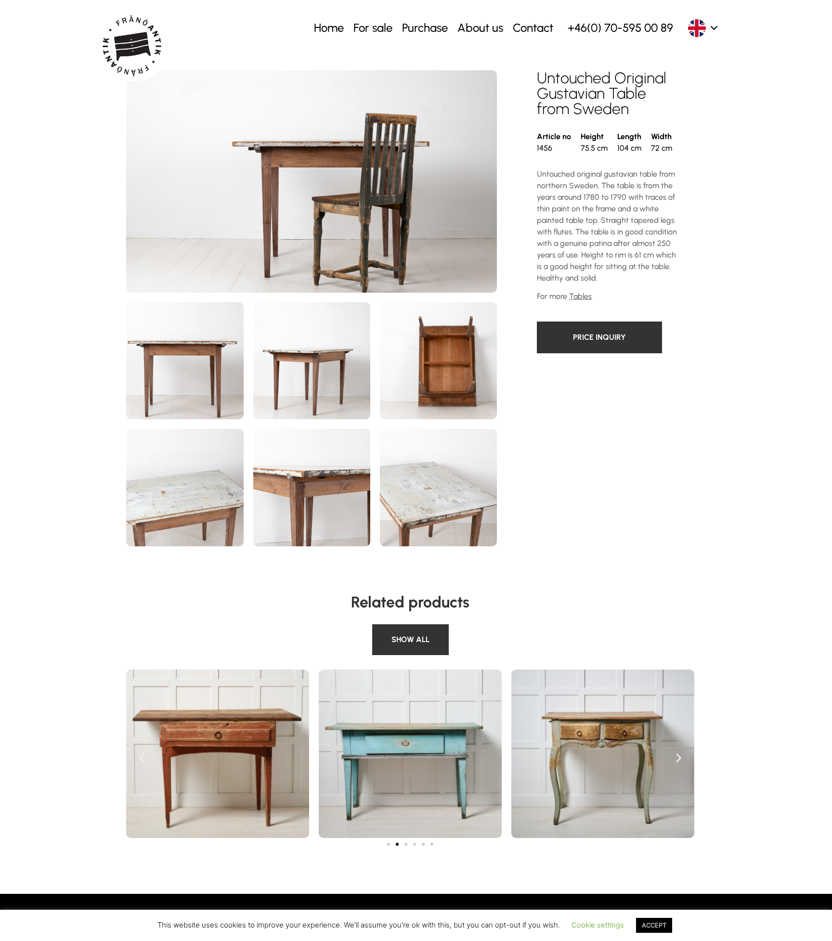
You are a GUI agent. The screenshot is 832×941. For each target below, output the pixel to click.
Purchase (425, 28)
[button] (142, 757)
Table (383, 629)
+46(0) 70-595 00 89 (620, 28)
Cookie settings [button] (598, 924)
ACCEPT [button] (654, 925)
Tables (580, 296)
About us (480, 28)
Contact (533, 28)
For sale (372, 28)
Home (329, 28)
